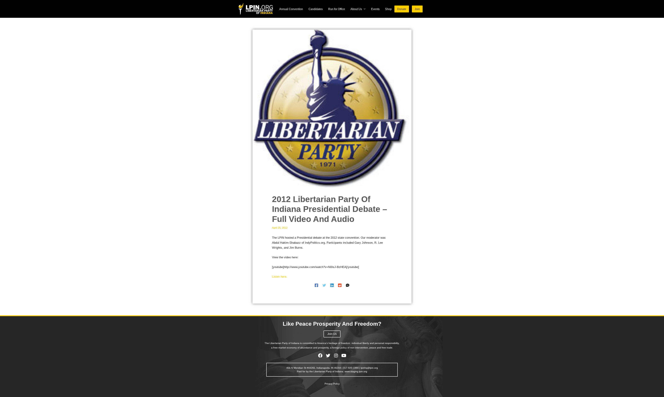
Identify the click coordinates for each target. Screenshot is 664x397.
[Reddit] (340, 285)
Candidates (315, 9)
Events (375, 9)
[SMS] (347, 285)
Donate (401, 9)
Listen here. (279, 276)
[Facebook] (316, 285)
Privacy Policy (332, 383)
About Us (356, 9)
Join (417, 9)
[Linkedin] (332, 285)
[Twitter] (324, 285)
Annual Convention (291, 9)
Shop (388, 9)
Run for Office (336, 9)
